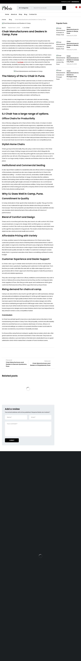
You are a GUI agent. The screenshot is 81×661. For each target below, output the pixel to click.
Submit (11, 440)
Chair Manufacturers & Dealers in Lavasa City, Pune (73, 59)
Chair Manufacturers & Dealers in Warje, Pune (73, 30)
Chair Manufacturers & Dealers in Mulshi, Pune (73, 44)
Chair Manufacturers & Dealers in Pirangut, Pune (73, 74)
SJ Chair (26, 28)
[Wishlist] (75, 8)
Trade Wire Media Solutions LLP (10, 654)
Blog (10, 19)
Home (4, 19)
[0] (78, 8)
